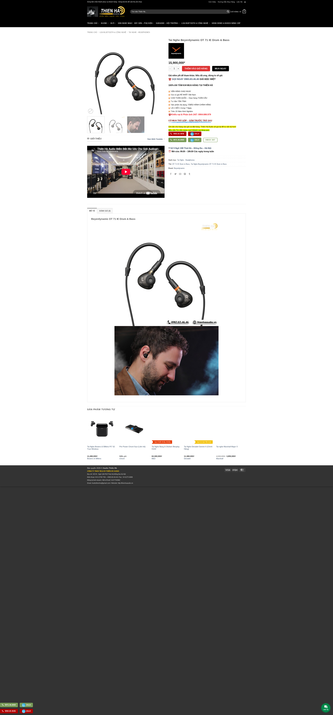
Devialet (187, 459)
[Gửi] (228, 11)
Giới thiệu (212, 2)
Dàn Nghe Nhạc (125, 23)
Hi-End (104, 23)
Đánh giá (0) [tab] (104, 211)
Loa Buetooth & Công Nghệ (194, 23)
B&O (153, 459)
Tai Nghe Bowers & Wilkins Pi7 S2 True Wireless (101, 448)
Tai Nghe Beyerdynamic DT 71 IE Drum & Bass (209, 164)
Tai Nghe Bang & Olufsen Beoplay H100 (166, 448)
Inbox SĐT (210, 140)
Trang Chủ (92, 23)
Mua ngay (220, 68)
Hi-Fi (112, 23)
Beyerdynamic (179, 168)
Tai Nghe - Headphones (139, 32)
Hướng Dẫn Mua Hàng (226, 2)
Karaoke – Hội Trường (167, 23)
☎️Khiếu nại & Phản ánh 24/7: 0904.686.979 (189, 114)
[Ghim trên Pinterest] (185, 174)
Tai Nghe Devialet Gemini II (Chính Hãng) (198, 448)
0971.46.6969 (178, 140)
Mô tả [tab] (92, 211)
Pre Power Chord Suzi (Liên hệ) (132, 447)
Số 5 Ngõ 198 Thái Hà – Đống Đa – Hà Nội (190, 148)
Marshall (219, 459)
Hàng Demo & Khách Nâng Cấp (226, 23)
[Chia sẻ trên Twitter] (175, 174)
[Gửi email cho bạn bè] (180, 174)
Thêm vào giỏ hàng (196, 68)
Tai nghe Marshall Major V (227, 447)
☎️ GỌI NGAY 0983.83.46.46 (183, 79)
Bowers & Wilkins (94, 459)
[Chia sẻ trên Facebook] (171, 174)
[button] (245, 2)
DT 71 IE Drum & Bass (181, 164)
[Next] (159, 75)
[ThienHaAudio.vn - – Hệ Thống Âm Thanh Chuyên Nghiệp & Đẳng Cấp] (106, 12)
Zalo (196, 134)
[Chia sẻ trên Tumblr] (189, 174)
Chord (121, 459)
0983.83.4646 (178, 134)
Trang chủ (92, 32)
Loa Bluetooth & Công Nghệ (113, 32)
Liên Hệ (239, 2)
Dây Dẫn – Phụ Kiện (143, 23)
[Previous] (92, 75)
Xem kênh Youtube (155, 139)
